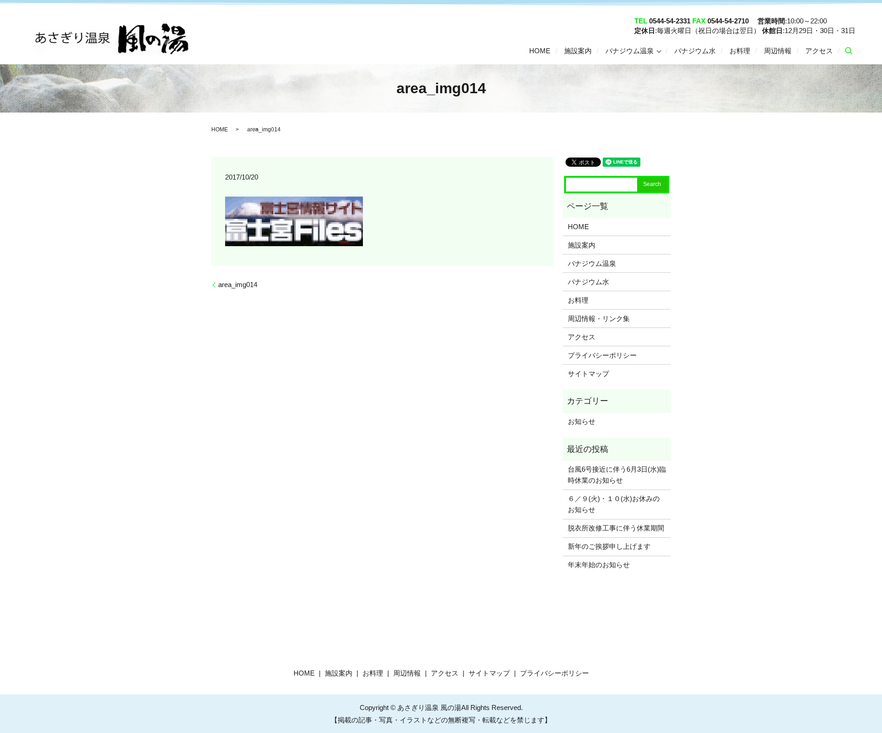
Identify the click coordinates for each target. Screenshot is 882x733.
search (848, 51)
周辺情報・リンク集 (599, 318)
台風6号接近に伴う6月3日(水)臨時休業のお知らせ (617, 474)
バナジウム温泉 (629, 50)
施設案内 (578, 50)
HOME (539, 50)
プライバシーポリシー (602, 355)
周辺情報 (778, 50)
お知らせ (581, 421)
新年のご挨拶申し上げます (609, 546)
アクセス (819, 50)
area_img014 (237, 284)
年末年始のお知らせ (599, 565)
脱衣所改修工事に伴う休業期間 (616, 528)
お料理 (739, 50)
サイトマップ (588, 374)
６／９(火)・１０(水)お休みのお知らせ (614, 504)
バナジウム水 (695, 50)
